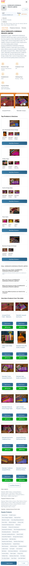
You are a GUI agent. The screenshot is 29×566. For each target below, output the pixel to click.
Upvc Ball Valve (21, 558)
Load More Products (14, 485)
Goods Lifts (20, 553)
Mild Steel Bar (13, 539)
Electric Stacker (12, 522)
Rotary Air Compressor (14, 527)
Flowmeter (4, 527)
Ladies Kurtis (5, 548)
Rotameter (18, 524)
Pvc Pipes (23, 555)
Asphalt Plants (16, 543)
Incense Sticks (5, 553)
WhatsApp (8, 327)
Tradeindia (3, 509)
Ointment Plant (13, 546)
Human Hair (4, 515)
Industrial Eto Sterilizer (7, 529)
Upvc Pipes (13, 558)
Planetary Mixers (22, 546)
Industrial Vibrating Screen (8, 524)
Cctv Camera (19, 548)
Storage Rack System (18, 536)
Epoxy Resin (5, 539)
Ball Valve (4, 551)
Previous (4, 104)
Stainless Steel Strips (18, 541)
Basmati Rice (17, 517)
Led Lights (12, 548)
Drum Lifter (4, 522)
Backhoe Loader (5, 519)
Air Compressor (23, 551)
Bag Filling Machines (6, 543)
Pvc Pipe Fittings (5, 558)
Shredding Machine (6, 531)
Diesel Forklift (20, 534)
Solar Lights (13, 553)
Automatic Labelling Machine (8, 534)
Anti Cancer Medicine (13, 551)
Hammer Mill (15, 531)
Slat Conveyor (5, 546)
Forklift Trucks (12, 515)
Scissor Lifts (20, 522)
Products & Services (15, 28)
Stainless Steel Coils (14, 555)
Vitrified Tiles (5, 555)
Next (24, 104)
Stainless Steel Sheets (7, 541)
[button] (25, 9)
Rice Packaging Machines (19, 529)
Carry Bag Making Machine (17, 519)
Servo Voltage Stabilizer (7, 517)
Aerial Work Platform (6, 536)
